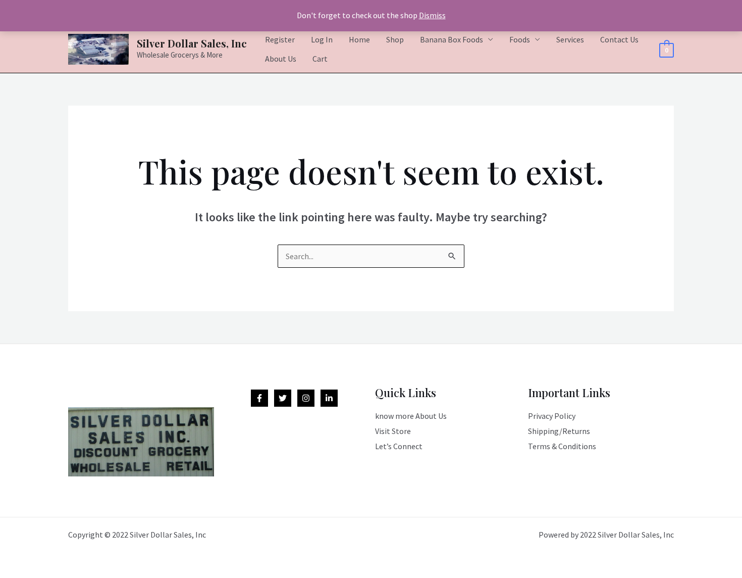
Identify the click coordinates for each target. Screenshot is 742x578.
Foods (519, 39)
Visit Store (393, 431)
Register (280, 39)
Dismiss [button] (432, 15)
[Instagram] (305, 398)
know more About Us (411, 416)
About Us (280, 59)
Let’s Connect (398, 446)
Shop (395, 39)
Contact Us (619, 39)
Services (570, 39)
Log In (322, 39)
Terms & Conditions (562, 446)
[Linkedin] (329, 398)
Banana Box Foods (451, 39)
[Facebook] (259, 398)
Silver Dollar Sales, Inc (192, 43)
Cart (320, 59)
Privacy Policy (551, 416)
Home (359, 39)
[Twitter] (282, 398)
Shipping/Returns (559, 431)
